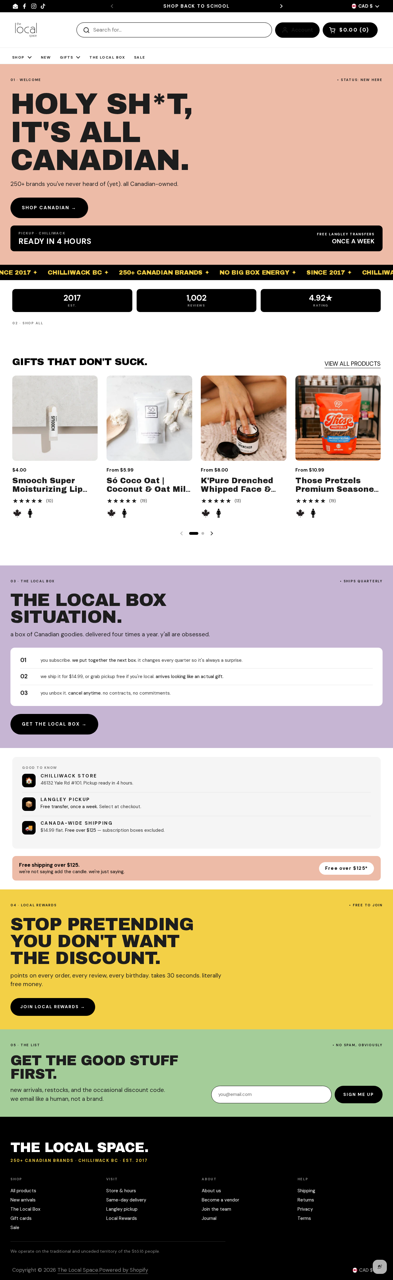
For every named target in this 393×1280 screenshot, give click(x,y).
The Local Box (25, 1209)
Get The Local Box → (54, 724)
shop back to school (196, 6)
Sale (14, 1227)
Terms (304, 1218)
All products (23, 1191)
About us (211, 1191)
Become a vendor (220, 1200)
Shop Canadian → (49, 208)
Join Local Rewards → (52, 1006)
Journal (209, 1218)
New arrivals (23, 1200)
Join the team (216, 1209)
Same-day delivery (126, 1200)
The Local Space (77, 1270)
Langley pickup (122, 1209)
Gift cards (21, 1218)
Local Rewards (121, 1218)
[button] (350, 30)
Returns (306, 1200)
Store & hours (121, 1191)
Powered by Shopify (123, 1270)
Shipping (306, 1191)
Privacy (305, 1209)
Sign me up (358, 1094)
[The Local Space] (26, 29)
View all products (353, 364)
